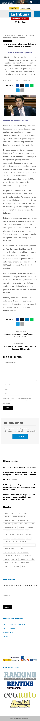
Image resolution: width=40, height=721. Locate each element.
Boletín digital (13, 423)
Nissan (7, 538)
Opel (28, 538)
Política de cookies (9, 628)
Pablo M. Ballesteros (11, 80)
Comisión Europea (19, 517)
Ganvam (30, 527)
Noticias (11, 35)
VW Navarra (15, 566)
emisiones (8, 524)
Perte (15, 541)
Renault (17, 545)
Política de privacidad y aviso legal (14, 624)
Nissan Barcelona (18, 538)
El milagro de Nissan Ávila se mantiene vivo (19, 467)
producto (8, 545)
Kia (27, 531)
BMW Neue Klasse (20, 22)
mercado (20, 534)
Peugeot (23, 541)
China (25, 513)
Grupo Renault (9, 531)
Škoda (24, 566)
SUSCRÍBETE (14, 8)
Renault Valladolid (11, 548)
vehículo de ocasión (27, 559)
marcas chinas (9, 534)
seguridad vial (23, 552)
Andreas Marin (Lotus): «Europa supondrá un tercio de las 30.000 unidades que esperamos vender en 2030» (19, 497)
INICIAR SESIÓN (25, 8)
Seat (22, 548)
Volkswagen (25, 562)
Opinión (7, 541)
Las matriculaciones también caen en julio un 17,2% (20, 335)
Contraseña (6, 596)
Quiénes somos (8, 632)
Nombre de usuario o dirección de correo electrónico (20, 585)
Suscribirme (21, 436)
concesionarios (22, 520)
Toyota (14, 559)
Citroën (7, 517)
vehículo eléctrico (11, 562)
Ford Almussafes (10, 527)
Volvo (7, 566)
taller (7, 559)
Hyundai (20, 531)
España (5, 41)
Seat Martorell (10, 552)
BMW (19, 513)
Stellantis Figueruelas (23, 555)
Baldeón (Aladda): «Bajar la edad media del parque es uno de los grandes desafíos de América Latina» (19, 487)
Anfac (6, 513)
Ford (32, 524)
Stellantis (8, 555)
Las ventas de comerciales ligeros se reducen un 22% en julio (20, 347)
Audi (13, 513)
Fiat (26, 524)
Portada (5, 35)
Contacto (6, 636)
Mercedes (29, 534)
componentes (9, 520)
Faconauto (18, 524)
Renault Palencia (28, 545)
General (10, 41)
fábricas (21, 527)
